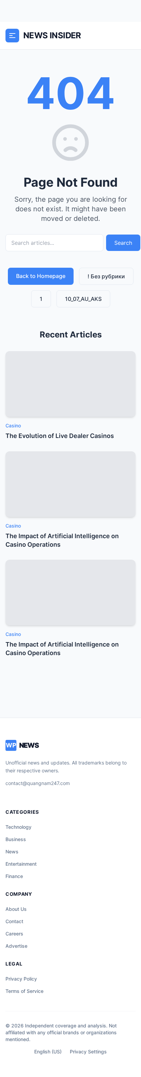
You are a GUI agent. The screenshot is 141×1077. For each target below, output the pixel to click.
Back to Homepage (40, 275)
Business (15, 839)
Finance (14, 876)
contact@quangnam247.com (37, 783)
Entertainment (21, 864)
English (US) (48, 1051)
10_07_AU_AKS (83, 298)
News (11, 851)
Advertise (16, 946)
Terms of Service (24, 991)
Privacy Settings (88, 1051)
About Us (16, 909)
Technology (18, 827)
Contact (14, 921)
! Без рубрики (106, 276)
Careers (14, 933)
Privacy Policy (21, 979)
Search (123, 242)
